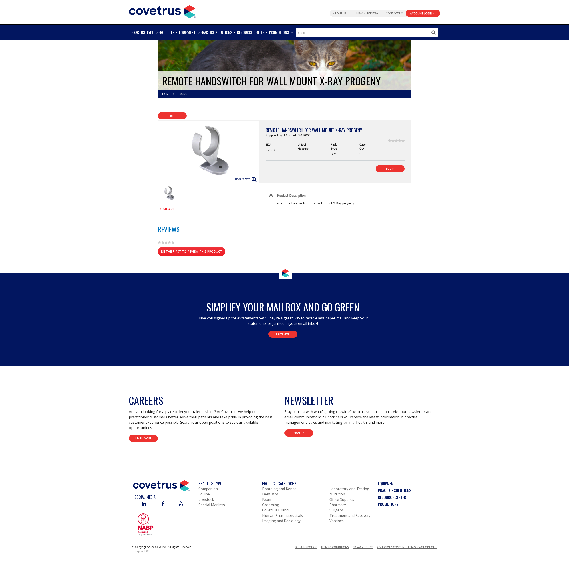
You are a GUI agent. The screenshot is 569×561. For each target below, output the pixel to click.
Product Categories (279, 483)
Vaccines (336, 520)
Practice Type (210, 483)
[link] (396, 141)
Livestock (206, 499)
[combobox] (367, 32)
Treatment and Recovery (350, 515)
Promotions (388, 504)
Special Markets (211, 504)
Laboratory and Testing (349, 488)
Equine (204, 494)
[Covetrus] (162, 11)
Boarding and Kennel (279, 488)
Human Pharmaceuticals (282, 515)
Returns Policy (306, 547)
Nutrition (337, 494)
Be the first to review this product (193, 252)
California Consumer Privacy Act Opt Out (407, 547)
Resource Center (392, 497)
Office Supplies (341, 499)
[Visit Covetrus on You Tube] (181, 504)
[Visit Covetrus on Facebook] (162, 504)
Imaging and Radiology (281, 520)
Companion (208, 488)
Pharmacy (337, 504)
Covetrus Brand (275, 510)
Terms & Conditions (335, 547)
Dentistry (270, 494)
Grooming (270, 504)
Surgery (336, 510)
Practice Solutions (394, 490)
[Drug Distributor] (145, 524)
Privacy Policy (363, 547)
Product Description (291, 195)
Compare (166, 209)
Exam (266, 499)
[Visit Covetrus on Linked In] (144, 504)
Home (166, 94)
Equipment (386, 483)
